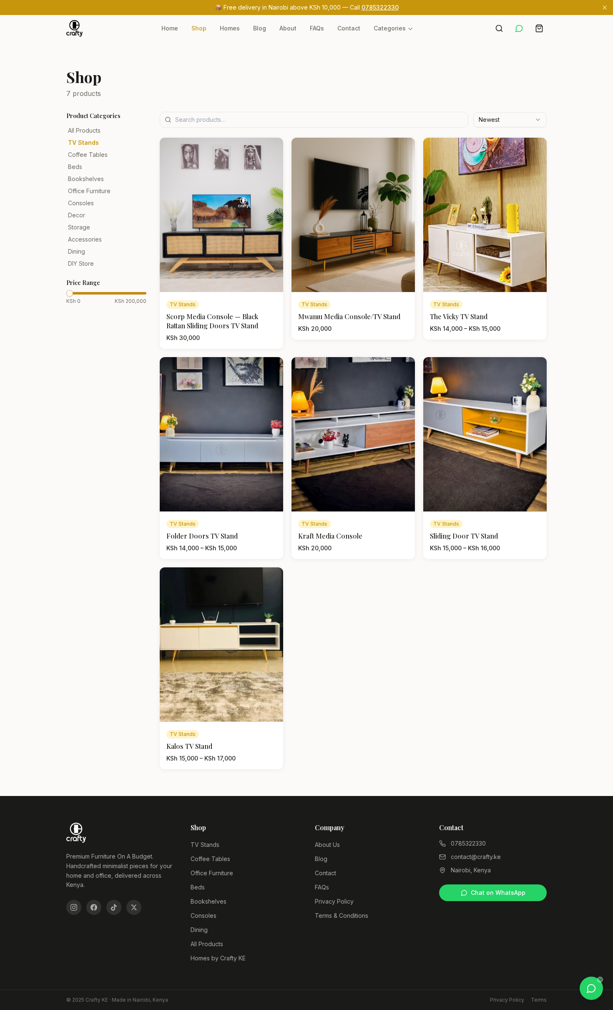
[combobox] (510, 119)
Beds (75, 166)
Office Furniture (89, 190)
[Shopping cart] (539, 28)
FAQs (317, 28)
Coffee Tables (88, 154)
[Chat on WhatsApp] (519, 28)
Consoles (81, 203)
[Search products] (499, 28)
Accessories (85, 239)
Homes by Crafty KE (218, 958)
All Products (84, 130)
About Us (327, 844)
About (287, 28)
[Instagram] (73, 907)
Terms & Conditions (341, 915)
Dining (76, 251)
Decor (76, 215)
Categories (390, 28)
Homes (230, 28)
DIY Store (81, 263)
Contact (348, 28)
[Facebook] (93, 907)
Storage (79, 227)
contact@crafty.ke (476, 856)
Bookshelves (86, 178)
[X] (133, 907)
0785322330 (380, 7)
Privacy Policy (334, 901)
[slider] (69, 293)
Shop (198, 28)
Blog (259, 28)
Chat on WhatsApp (498, 892)
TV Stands (83, 142)
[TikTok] (113, 907)
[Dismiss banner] (604, 7)
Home (169, 28)
